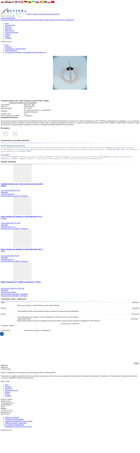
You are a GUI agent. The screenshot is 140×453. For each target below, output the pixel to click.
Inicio (7, 23)
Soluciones (8, 29)
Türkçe (62, 20)
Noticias (7, 34)
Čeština (11, 20)
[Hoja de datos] (15, 133)
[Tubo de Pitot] (70, 90)
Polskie (52, 20)
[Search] (21, 16)
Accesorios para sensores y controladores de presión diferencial (25, 52)
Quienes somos (10, 25)
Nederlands (18, 20)
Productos (8, 27)
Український (69, 20)
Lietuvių (47, 20)
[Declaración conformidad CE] (5, 133)
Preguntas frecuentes (11, 32)
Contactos (8, 38)
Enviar (136, 363)
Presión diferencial (11, 50)
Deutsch (35, 20)
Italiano (41, 20)
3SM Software (9, 31)
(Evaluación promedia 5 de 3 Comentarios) (23, 103)
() (7, 325)
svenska (57, 20)
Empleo (7, 36)
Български (5, 20)
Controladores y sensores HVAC (15, 49)
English (24, 20)
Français (30, 20)
